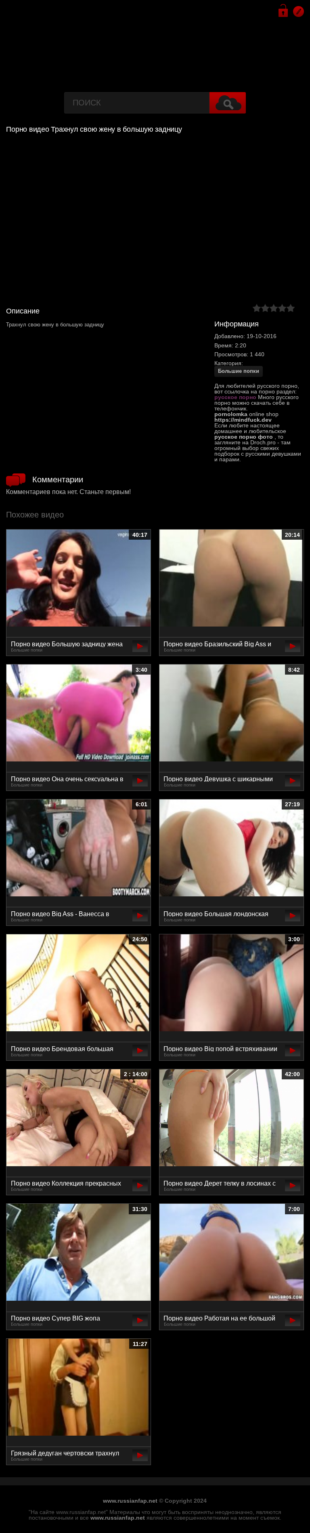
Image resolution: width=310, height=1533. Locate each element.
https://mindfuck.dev (243, 419)
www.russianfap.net (130, 1500)
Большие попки (238, 371)
